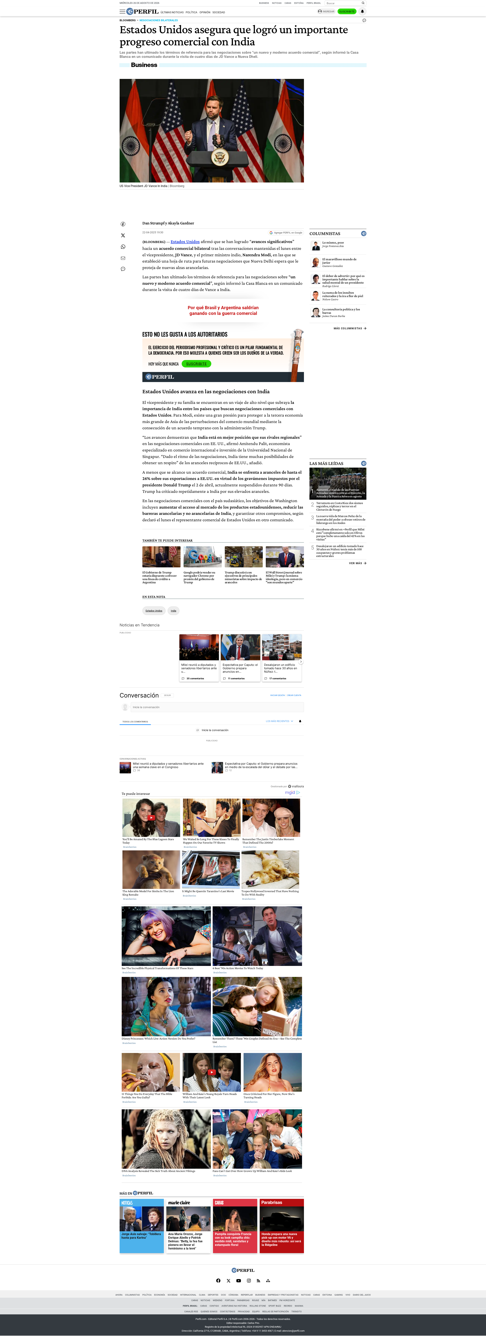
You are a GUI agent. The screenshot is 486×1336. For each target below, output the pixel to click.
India (173, 610)
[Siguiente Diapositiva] (300, 661)
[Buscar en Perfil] (363, 3)
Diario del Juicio (362, 1295)
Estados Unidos (154, 610)
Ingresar (328, 11)
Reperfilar (247, 1295)
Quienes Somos (209, 1311)
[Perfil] (143, 1193)
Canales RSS (191, 1311)
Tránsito (296, 1311)
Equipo (256, 1311)
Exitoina (327, 1295)
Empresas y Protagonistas (283, 1295)
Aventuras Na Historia (234, 1306)
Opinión (205, 12)
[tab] (135, 721)
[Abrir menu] (122, 11)
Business (264, 3)
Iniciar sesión (277, 695)
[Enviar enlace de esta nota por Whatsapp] (123, 246)
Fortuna (229, 1300)
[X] (228, 1281)
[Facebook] (218, 1281)
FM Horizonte (287, 1300)
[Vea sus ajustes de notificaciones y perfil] (362, 11)
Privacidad (244, 1311)
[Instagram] (249, 1281)
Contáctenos (227, 1311)
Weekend (217, 1300)
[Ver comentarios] (363, 21)
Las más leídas (326, 463)
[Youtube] (238, 1281)
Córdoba (233, 1295)
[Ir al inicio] (142, 11)
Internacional (188, 1295)
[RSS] (258, 1281)
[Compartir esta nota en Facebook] (123, 224)
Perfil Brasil (314, 3)
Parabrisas (243, 1300)
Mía (263, 1300)
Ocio (223, 1295)
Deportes (213, 1295)
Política (191, 12)
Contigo (214, 1306)
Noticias (277, 3)
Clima (202, 1295)
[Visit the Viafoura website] (296, 786)
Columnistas (324, 233)
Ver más (355, 563)
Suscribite (347, 11)
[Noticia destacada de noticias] (142, 1203)
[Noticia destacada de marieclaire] (188, 1203)
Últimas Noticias (172, 12)
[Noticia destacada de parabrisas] (282, 1203)
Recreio (288, 1306)
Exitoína (299, 3)
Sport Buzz (274, 1306)
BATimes (272, 1300)
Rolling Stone (258, 1306)
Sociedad (218, 12)
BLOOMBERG (128, 20)
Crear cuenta (294, 695)
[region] (212, 740)
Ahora (118, 1295)
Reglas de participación (275, 1311)
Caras (288, 3)
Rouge (255, 1300)
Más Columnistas (348, 328)
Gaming (339, 1295)
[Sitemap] (268, 1281)
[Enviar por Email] (123, 258)
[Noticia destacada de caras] (235, 1203)
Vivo (348, 1295)
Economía (159, 1295)
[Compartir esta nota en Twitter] (123, 235)
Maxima (299, 1306)
